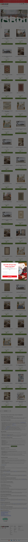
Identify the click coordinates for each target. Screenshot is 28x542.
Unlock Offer (10, 276)
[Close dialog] (26, 263)
